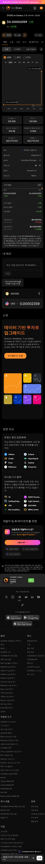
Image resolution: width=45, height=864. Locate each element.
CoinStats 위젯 (6, 748)
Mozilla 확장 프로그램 (8, 814)
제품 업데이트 (32, 641)
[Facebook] (22, 605)
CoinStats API (32, 659)
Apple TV (4, 818)
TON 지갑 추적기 (7, 693)
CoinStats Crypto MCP (9, 774)
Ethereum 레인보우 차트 (9, 740)
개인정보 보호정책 (37, 814)
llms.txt (3, 778)
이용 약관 (34, 810)
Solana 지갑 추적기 (8, 678)
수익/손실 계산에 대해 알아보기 (12, 843)
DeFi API (4, 792)
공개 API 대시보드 (33, 667)
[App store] (14, 617)
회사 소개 (30, 674)
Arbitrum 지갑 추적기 (8, 674)
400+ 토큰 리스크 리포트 (10, 770)
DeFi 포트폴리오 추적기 (9, 663)
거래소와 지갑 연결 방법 (9, 835)
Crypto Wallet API (7, 781)
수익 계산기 (5, 725)
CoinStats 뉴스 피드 (34, 671)
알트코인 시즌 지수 (7, 759)
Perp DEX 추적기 (7, 708)
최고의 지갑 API (14, 554)
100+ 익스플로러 (7, 766)
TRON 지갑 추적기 (7, 697)
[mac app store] (22, 623)
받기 (31, 580)
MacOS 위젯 (5, 810)
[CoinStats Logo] (14, 8)
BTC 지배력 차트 (7, 755)
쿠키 (19, 857)
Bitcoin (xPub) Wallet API (10, 796)
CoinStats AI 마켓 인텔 (9, 656)
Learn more (34, 2)
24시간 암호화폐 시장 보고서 (11, 751)
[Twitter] (39, 165)
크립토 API (21, 542)
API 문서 (30, 663)
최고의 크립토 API (31, 549)
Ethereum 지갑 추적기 (9, 685)
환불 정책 (34, 821)
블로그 (3, 648)
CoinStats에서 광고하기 (35, 656)
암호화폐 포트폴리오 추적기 (11, 641)
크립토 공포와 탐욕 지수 (9, 744)
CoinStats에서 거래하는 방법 (11, 846)
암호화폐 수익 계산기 (8, 722)
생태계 (3, 711)
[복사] (36, 150)
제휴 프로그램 (6, 659)
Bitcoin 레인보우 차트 (8, 737)
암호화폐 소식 (6, 652)
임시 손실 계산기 (7, 729)
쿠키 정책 (34, 818)
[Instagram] (12, 598)
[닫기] (42, 2)
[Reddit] (26, 598)
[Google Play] (31, 617)
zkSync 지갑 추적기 (8, 671)
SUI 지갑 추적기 (6, 704)
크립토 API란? (13, 549)
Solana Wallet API (7, 785)
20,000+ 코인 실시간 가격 (10, 763)
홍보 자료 (30, 648)
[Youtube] (38, 598)
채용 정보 (30, 652)
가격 (28, 644)
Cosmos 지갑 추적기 (8, 682)
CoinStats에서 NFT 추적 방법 (11, 854)
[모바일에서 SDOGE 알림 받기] (25, 35)
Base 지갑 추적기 (7, 689)
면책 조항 (34, 806)
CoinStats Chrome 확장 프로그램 (13, 806)
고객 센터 (4, 831)
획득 (2, 644)
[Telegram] (35, 165)
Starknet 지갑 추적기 (8, 667)
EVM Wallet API (6, 789)
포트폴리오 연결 (15, 355)
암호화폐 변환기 (6, 733)
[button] (36, 150)
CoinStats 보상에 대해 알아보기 (12, 850)
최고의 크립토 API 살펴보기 (26, 534)
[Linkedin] (32, 598)
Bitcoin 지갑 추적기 (8, 700)
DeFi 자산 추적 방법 (8, 839)
